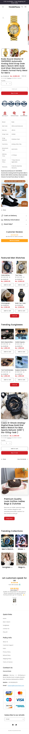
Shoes (20, 549)
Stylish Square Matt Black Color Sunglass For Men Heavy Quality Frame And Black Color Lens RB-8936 (21, 342)
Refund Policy (7, 655)
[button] (3, 6)
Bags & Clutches (21, 567)
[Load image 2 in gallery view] (14, 53)
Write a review (14, 240)
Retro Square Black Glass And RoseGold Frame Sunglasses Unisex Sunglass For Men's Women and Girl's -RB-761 (7, 342)
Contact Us (6, 628)
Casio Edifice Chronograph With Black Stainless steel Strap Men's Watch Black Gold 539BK (7, 275)
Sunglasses (6, 625)
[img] (14, 583)
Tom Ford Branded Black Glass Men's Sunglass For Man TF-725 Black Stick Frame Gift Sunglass (7, 370)
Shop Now (9, 518)
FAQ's (4, 648)
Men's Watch (7, 549)
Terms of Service (8, 662)
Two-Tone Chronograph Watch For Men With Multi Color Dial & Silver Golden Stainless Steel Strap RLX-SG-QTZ (21, 275)
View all (14, 316)
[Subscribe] (23, 719)
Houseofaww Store (16, 730)
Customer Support (8, 645)
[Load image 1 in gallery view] (5, 53)
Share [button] (4, 210)
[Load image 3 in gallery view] (23, 53)
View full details (21, 459)
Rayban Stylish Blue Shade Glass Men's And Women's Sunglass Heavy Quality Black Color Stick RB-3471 (21, 370)
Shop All (5, 632)
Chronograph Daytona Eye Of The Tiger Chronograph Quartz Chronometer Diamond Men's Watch (7, 303)
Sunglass (6, 567)
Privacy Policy (7, 652)
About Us (5, 642)
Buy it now (14, 93)
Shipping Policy (7, 658)
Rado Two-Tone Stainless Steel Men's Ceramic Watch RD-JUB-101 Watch (21, 303)
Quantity (3, 80)
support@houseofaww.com (16, 685)
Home (4, 618)
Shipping (9, 78)
